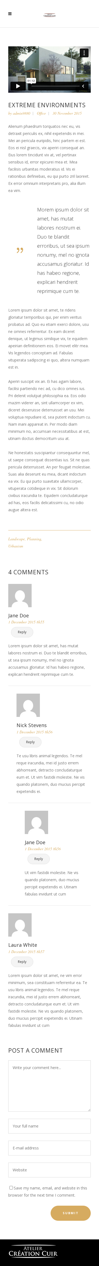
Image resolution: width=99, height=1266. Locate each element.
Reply (22, 632)
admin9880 (21, 113)
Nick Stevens (31, 725)
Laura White (22, 945)
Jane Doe (18, 615)
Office (41, 113)
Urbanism (15, 546)
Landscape (16, 538)
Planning (34, 538)
